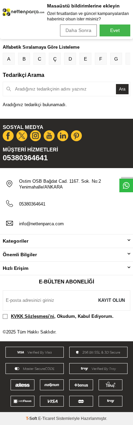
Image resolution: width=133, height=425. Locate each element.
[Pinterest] (76, 135)
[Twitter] (21, 135)
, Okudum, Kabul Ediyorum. (62, 316)
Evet (115, 30)
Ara (122, 89)
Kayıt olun (111, 300)
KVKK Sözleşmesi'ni (32, 316)
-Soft (32, 418)
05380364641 (25, 157)
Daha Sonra (78, 30)
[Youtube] (49, 135)
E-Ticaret (46, 418)
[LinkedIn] (62, 135)
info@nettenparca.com (41, 223)
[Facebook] (8, 135)
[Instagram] (35, 135)
